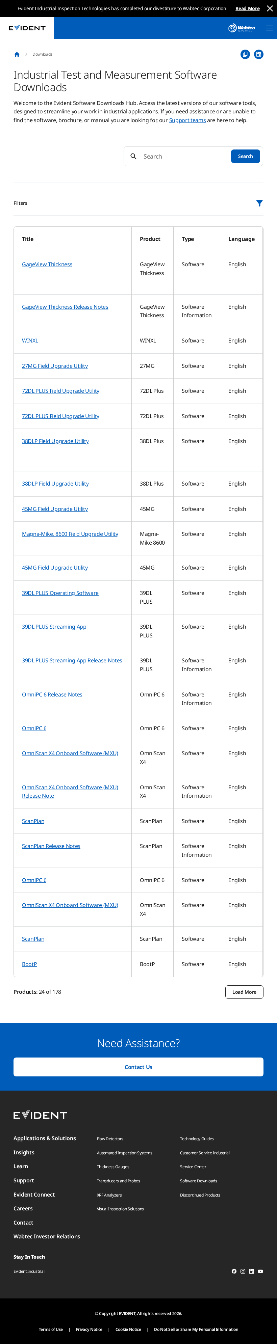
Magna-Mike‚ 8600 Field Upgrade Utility (70, 534)
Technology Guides (197, 1139)
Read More (247, 8)
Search (245, 156)
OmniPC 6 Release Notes (52, 694)
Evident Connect (34, 1194)
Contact (23, 1222)
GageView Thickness (47, 264)
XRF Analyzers (109, 1195)
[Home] (17, 54)
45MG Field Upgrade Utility (55, 509)
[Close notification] (270, 8)
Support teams (187, 120)
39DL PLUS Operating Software (60, 593)
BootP (29, 964)
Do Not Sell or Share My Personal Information (196, 1329)
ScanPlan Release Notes (51, 846)
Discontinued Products (200, 1195)
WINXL (30, 340)
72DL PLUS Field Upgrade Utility (60, 390)
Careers (23, 1208)
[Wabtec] (241, 28)
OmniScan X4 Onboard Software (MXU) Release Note (70, 792)
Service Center (193, 1167)
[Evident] (27, 28)
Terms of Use (51, 1329)
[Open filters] (259, 203)
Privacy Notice (89, 1329)
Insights (24, 1152)
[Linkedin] (252, 1272)
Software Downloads (198, 1181)
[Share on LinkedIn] (258, 54)
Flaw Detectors (110, 1139)
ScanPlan (33, 821)
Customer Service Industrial (204, 1153)
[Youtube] (260, 1272)
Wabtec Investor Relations (47, 1236)
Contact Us (138, 1067)
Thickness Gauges (113, 1167)
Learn (21, 1166)
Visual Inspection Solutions (120, 1209)
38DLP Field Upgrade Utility (55, 441)
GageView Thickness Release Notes (65, 306)
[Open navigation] (269, 28)
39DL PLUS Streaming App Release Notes (72, 660)
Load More (244, 992)
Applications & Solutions (45, 1138)
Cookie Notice (128, 1329)
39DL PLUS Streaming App (54, 626)
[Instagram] (243, 1272)
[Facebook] (234, 1272)
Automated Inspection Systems (124, 1153)
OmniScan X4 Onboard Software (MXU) (70, 753)
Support (24, 1180)
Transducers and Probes (118, 1181)
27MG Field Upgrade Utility (55, 365)
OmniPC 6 (34, 728)
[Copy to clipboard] (245, 54)
